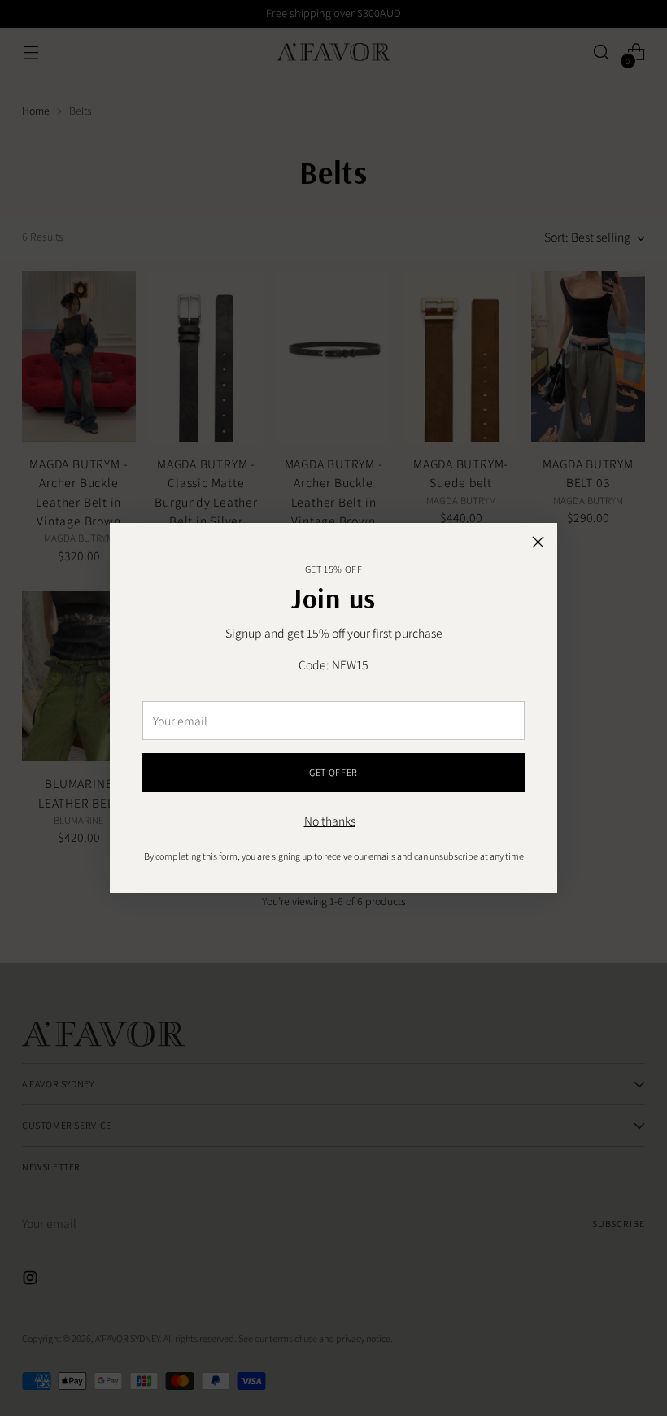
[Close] (538, 542)
